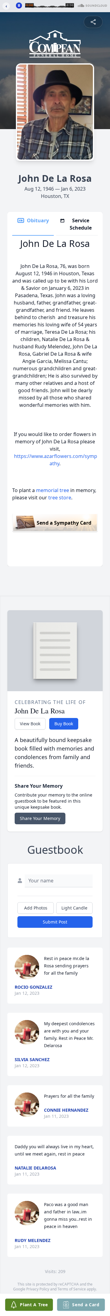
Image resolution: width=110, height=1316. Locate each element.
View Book (30, 724)
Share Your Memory (40, 818)
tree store (59, 497)
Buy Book (63, 724)
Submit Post (55, 922)
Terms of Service (71, 1289)
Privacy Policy (37, 1289)
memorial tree (52, 490)
